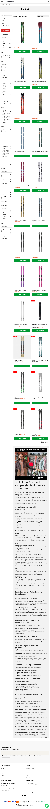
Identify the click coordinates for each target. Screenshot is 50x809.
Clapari (3, 20)
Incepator (5, 144)
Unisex (4, 131)
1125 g (4, 198)
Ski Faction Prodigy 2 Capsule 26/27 (40, 151)
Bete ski (3, 23)
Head (4, 45)
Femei (4, 129)
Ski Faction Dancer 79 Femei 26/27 (39, 290)
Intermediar (5, 146)
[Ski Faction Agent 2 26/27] (22, 138)
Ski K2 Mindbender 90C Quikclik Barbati (39, 82)
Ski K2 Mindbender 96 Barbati (38, 117)
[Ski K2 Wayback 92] (22, 347)
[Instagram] (27, 795)
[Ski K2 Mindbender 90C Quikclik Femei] (40, 32)
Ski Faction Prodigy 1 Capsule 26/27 (22, 185)
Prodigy (4, 73)
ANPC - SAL (28, 777)
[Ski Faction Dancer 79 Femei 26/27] (40, 277)
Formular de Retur (30, 773)
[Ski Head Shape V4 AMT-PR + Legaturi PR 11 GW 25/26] (22, 382)
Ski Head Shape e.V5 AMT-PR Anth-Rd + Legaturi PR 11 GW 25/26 (39, 433)
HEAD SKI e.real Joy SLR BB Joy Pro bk (22, 432)
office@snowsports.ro (31, 792)
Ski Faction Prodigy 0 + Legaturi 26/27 (39, 221)
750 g (4, 192)
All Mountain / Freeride (5, 86)
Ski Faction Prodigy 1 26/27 (20, 220)
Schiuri (3, 18)
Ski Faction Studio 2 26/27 (20, 256)
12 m (4, 233)
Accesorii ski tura (5, 25)
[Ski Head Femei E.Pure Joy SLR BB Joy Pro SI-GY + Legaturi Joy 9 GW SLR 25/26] (40, 382)
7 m (3, 229)
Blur (3, 72)
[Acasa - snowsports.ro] (9, 2)
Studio (4, 70)
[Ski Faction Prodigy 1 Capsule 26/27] (22, 172)
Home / (3, 4)
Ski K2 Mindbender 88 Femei (20, 81)
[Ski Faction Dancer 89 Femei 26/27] (22, 277)
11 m (3, 231)
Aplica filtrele (5, 30)
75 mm (4, 214)
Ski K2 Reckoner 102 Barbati (20, 45)
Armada (5, 40)
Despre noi (3, 768)
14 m (4, 236)
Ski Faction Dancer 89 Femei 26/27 (21, 290)
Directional (5, 101)
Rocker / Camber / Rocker (6, 114)
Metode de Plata (30, 768)
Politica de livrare (5, 773)
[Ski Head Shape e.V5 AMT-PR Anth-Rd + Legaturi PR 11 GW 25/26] (40, 419)
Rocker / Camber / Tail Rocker (6, 120)
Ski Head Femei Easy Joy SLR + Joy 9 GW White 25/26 (40, 361)
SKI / (7, 4)
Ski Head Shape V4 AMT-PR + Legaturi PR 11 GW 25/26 (20, 396)
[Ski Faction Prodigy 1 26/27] (22, 207)
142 (3, 178)
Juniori (4, 134)
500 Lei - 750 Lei (6, 55)
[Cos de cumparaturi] (48, 2)
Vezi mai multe (43, 737)
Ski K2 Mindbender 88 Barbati (20, 117)
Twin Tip (4, 103)
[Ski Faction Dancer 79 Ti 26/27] (22, 311)
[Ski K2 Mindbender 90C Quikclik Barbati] (40, 68)
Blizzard (4, 42)
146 (3, 181)
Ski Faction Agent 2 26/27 (19, 151)
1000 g (4, 196)
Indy (4, 75)
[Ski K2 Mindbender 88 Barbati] (22, 104)
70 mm (4, 211)
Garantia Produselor (30, 772)
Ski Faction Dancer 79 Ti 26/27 (20, 324)
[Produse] (2, 2)
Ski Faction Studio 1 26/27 (37, 256)
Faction (4, 43)
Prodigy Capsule (6, 67)
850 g (4, 194)
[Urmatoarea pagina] (47, 442)
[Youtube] (25, 795)
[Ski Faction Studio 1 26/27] (40, 242)
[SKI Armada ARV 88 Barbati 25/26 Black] (40, 311)
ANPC (27, 775)
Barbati (4, 133)
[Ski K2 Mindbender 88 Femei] (22, 68)
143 (3, 179)
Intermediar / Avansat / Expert (6, 151)
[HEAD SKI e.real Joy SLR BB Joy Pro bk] (22, 419)
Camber (5, 122)
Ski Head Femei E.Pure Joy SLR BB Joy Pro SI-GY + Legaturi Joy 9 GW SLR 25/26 (40, 397)
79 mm (4, 218)
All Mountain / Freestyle (5, 89)
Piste (4, 94)
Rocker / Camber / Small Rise (6, 117)
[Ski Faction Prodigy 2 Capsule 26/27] (40, 138)
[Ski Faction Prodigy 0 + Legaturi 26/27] (40, 207)
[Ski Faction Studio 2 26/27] (22, 242)
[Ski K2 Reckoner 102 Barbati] (22, 32)
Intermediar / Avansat (5, 154)
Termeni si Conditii (5, 770)
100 (3, 174)
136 (3, 176)
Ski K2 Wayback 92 (18, 360)
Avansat (5, 148)
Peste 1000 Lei (6, 57)
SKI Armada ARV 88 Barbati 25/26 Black (39, 325)
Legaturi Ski (4, 22)
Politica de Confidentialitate (7, 772)
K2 (3, 47)
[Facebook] (22, 795)
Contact (3, 775)
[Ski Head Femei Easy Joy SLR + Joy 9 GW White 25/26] (40, 347)
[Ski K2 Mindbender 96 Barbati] (40, 104)
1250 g (4, 200)
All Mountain (5, 83)
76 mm (4, 216)
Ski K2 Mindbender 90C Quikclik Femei (39, 46)
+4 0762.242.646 (31, 789)
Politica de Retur (29, 770)
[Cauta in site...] (46, 2)
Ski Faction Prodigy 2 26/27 (38, 185)
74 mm (4, 212)
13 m (4, 234)
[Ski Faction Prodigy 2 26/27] (40, 172)
